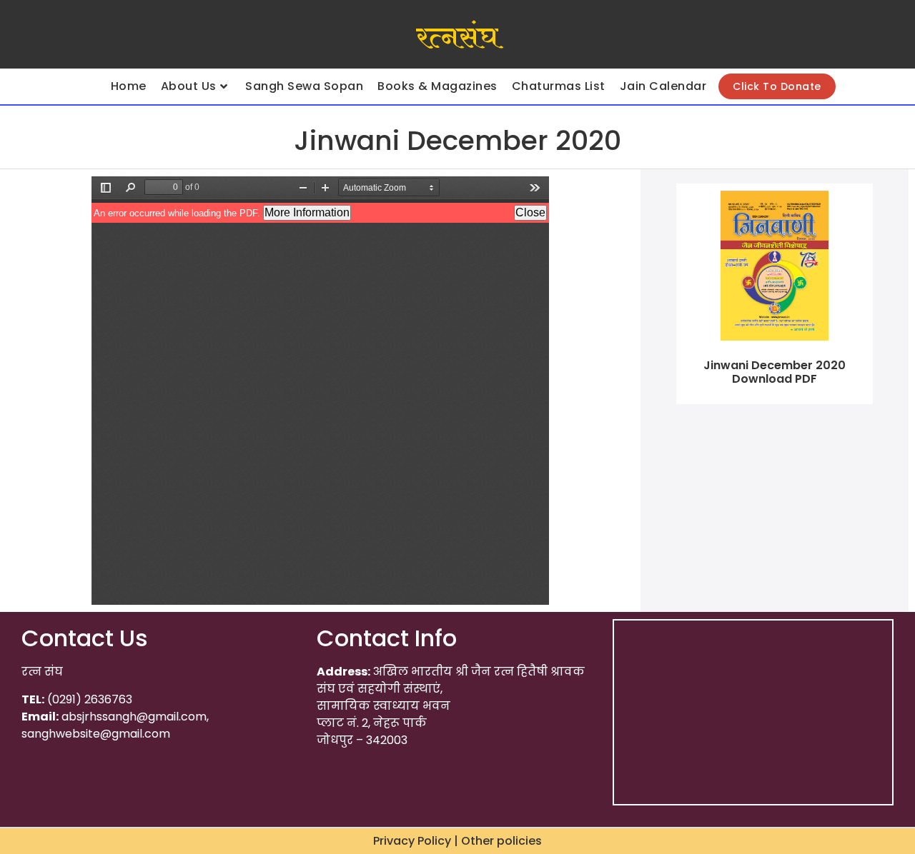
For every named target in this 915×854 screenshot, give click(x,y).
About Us (189, 86)
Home (129, 86)
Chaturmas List (558, 86)
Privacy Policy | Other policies (457, 841)
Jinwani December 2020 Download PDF (774, 372)
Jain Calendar (663, 86)
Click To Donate (777, 86)
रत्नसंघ (457, 38)
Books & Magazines (437, 86)
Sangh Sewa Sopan (304, 86)
